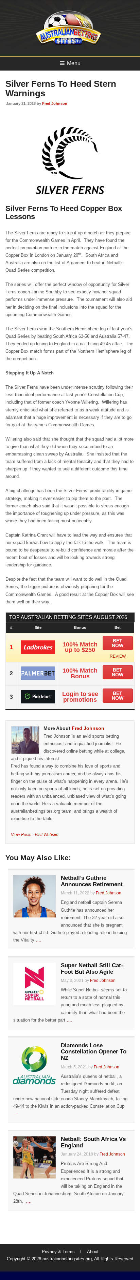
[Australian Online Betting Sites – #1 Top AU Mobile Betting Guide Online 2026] (67, 44)
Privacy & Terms (58, 1251)
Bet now (117, 643)
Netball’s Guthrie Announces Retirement (92, 881)
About (93, 1251)
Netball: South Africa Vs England (93, 1142)
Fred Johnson (54, 103)
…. (38, 940)
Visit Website (46, 834)
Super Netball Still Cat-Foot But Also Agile (92, 968)
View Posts (21, 834)
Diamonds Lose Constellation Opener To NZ (93, 1051)
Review (118, 656)
